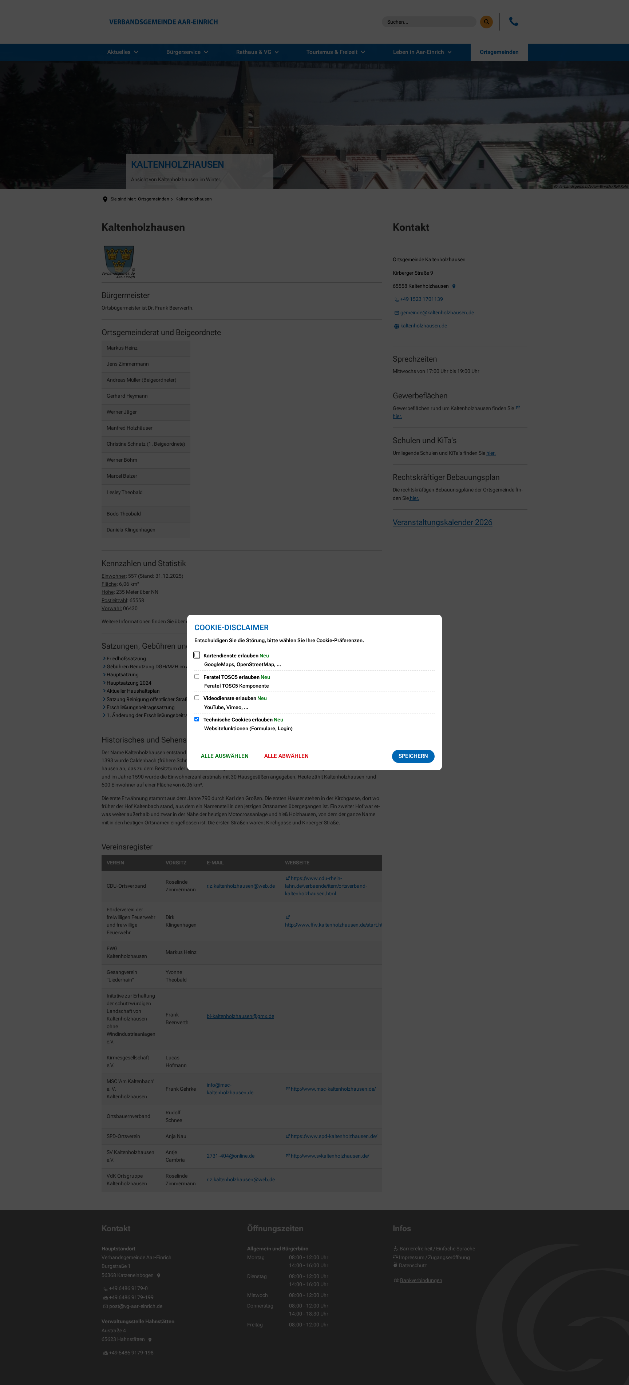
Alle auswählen (225, 756)
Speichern (413, 756)
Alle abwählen (286, 756)
